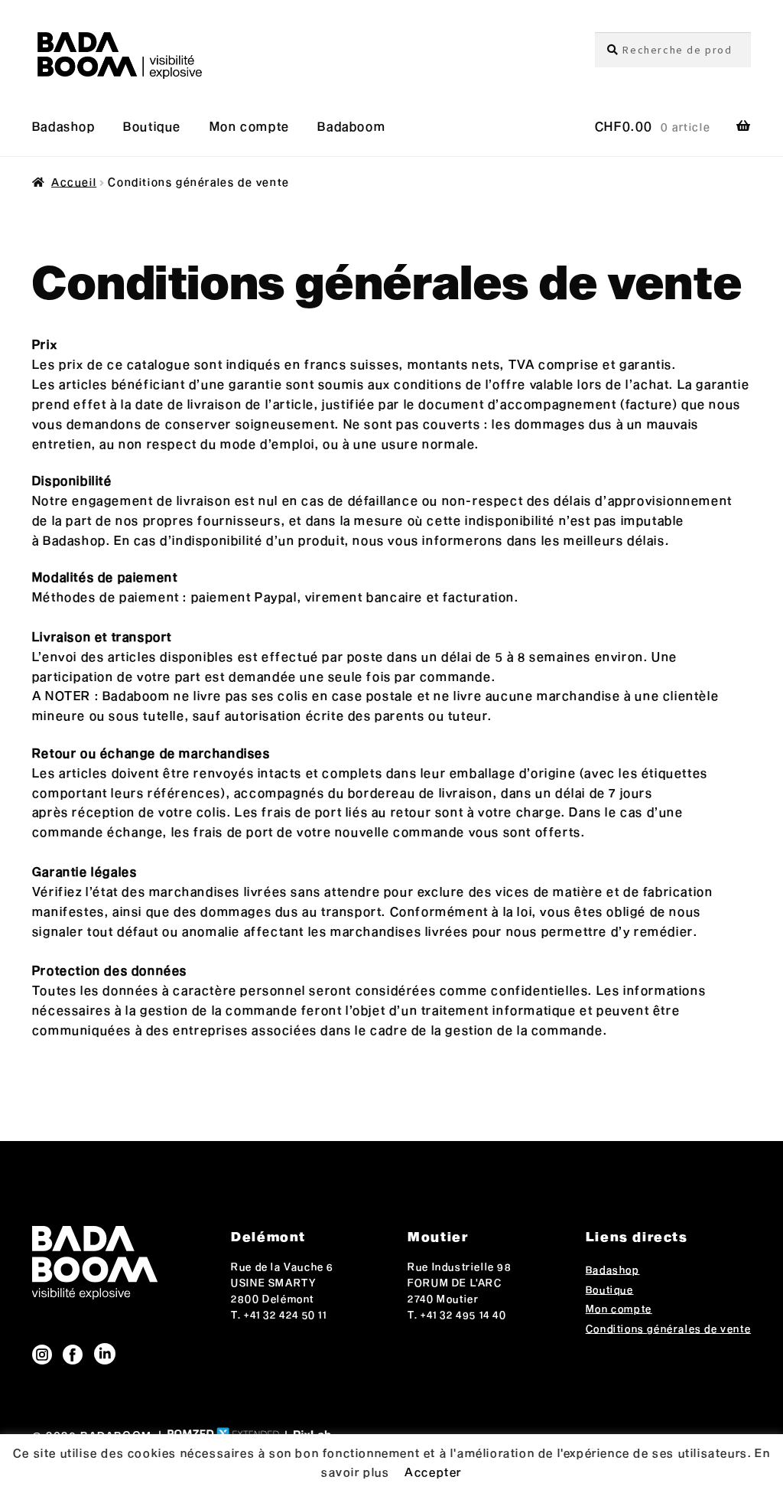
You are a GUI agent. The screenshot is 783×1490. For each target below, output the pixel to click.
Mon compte (250, 126)
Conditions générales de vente (668, 1328)
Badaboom (351, 126)
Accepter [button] (433, 1472)
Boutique (152, 126)
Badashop (64, 126)
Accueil (73, 181)
